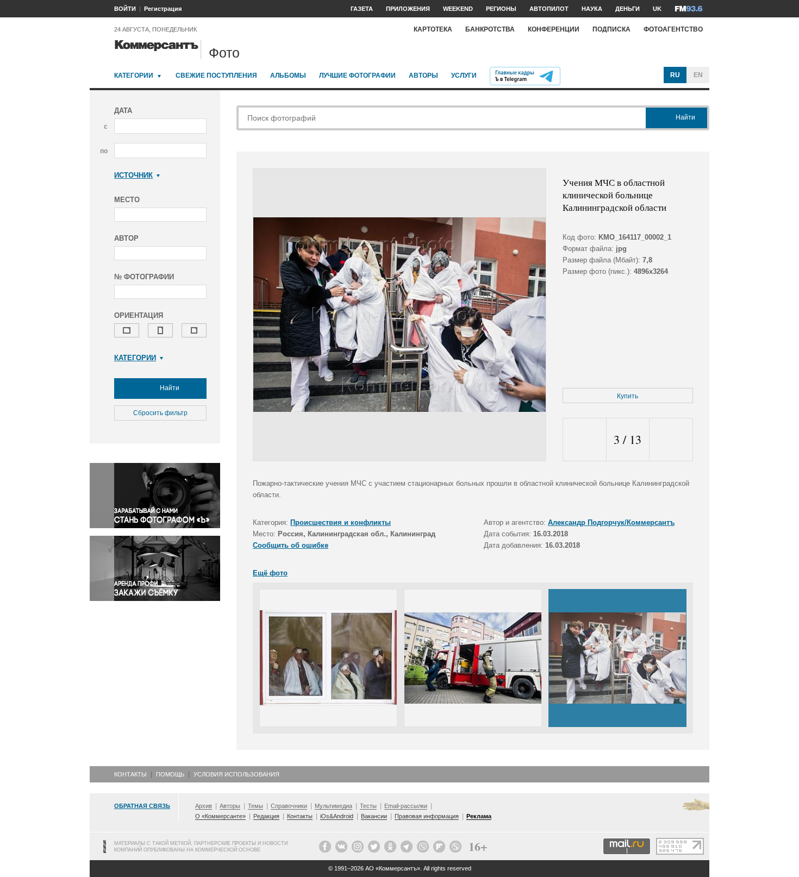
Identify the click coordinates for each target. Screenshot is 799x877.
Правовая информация (427, 816)
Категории (133, 75)
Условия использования (236, 774)
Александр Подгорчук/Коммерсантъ (611, 522)
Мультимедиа (333, 806)
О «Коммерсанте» (220, 816)
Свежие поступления (216, 75)
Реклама (478, 816)
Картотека (433, 29)
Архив (203, 806)
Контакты (130, 774)
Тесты (368, 806)
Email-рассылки (405, 806)
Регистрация (163, 8)
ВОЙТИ (125, 8)
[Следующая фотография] (671, 439)
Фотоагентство (673, 29)
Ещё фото (270, 573)
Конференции (553, 29)
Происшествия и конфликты (340, 522)
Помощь (170, 774)
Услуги (464, 75)
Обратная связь (142, 806)
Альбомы (288, 75)
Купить (627, 396)
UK (657, 8)
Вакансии (374, 816)
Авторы (423, 75)
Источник (133, 175)
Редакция (266, 816)
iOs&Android (336, 816)
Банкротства (490, 29)
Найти (168, 388)
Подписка (611, 29)
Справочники (289, 806)
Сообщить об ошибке (290, 545)
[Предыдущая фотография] (584, 439)
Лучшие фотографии (357, 75)
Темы (255, 806)
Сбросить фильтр (160, 413)
